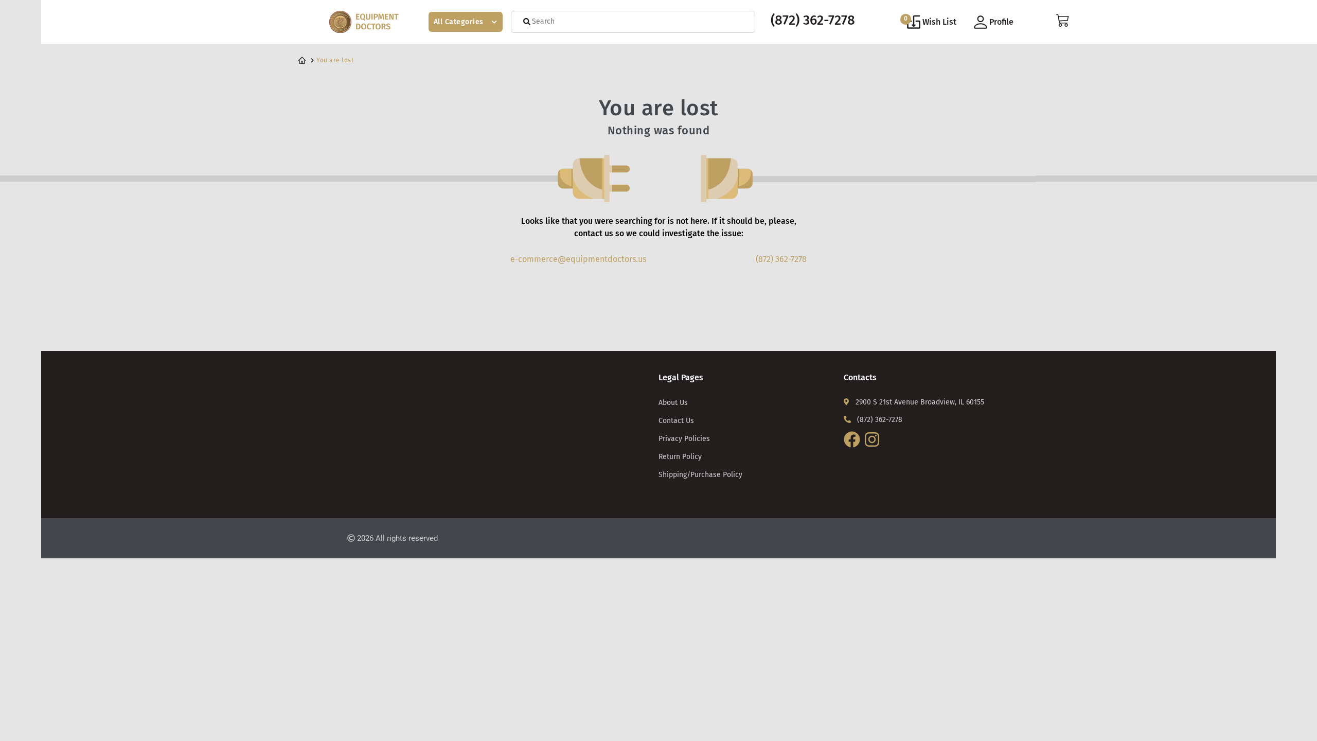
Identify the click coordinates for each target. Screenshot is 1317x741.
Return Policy (680, 456)
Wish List (930, 20)
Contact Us (676, 420)
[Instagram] (873, 448)
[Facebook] (853, 448)
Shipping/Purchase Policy (700, 474)
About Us (673, 402)
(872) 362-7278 (813, 20)
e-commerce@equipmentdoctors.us (578, 259)
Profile (1001, 22)
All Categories (459, 21)
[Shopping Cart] (1063, 24)
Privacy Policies (684, 438)
